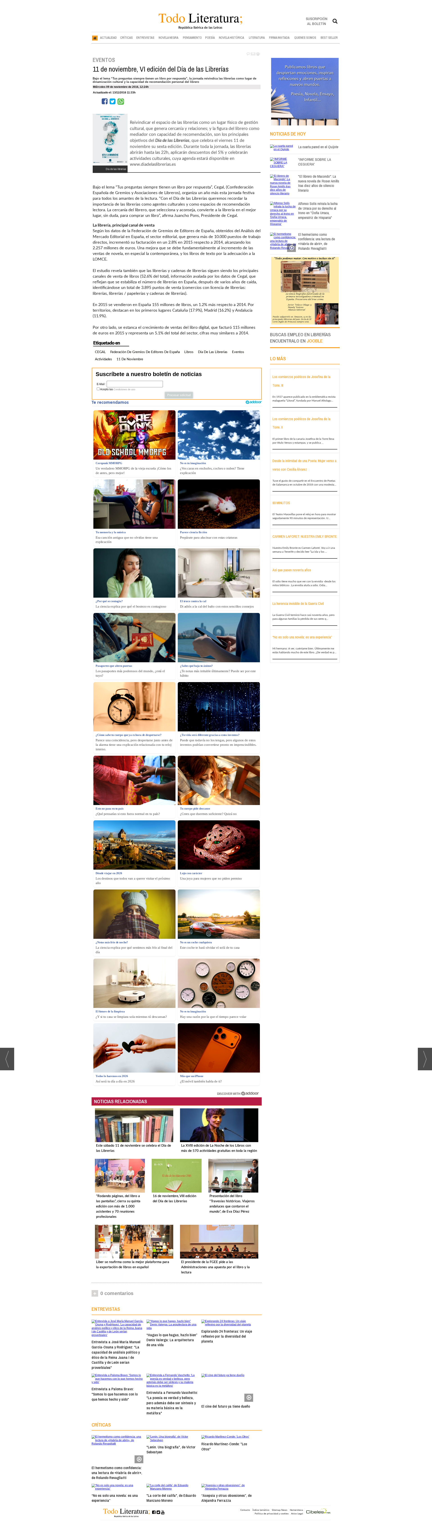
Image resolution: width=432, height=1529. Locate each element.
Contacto (245, 1509)
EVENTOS (104, 60)
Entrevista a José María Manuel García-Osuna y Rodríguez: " (116, 1354)
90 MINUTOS (281, 502)
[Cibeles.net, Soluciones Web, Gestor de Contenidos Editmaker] (318, 1511)
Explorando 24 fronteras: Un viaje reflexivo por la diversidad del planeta (226, 1336)
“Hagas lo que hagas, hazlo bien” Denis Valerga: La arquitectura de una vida (171, 1339)
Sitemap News (279, 1509)
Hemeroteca (296, 1509)
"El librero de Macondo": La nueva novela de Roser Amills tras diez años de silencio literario (318, 183)
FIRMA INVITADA (279, 38)
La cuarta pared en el (318, 146)
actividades (103, 359)
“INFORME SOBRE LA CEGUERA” (314, 162)
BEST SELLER (329, 38)
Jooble (315, 341)
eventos (238, 352)
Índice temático (260, 1509)
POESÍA (210, 38)
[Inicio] (94, 37)
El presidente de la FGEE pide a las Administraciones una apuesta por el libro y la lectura (215, 1267)
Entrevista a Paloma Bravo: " (115, 1394)
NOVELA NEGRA (168, 38)
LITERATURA (257, 38)
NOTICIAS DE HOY (288, 133)
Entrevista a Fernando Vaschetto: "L (172, 1403)
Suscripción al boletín (316, 21)
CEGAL (100, 352)
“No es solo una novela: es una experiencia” (115, 1498)
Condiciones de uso (124, 389)
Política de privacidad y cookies (272, 1513)
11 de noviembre (130, 359)
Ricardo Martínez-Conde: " (224, 1446)
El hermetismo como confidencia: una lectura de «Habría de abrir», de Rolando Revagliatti (117, 1472)
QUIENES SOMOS (305, 38)
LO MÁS (278, 358)
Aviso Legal (297, 1513)
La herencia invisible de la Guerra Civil (298, 603)
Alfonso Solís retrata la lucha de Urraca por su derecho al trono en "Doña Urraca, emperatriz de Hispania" (318, 210)
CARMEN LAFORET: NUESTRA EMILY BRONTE (304, 536)
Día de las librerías (212, 352)
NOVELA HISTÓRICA (231, 38)
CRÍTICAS (126, 38)
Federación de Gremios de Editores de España (145, 352)
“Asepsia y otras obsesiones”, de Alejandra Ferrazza (226, 1498)
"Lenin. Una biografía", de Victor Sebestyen (171, 1449)
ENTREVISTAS (145, 38)
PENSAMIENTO (192, 38)
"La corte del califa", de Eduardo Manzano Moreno (171, 1498)
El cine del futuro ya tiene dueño (225, 1406)
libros (189, 352)
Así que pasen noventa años (291, 569)
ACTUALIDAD (108, 38)
